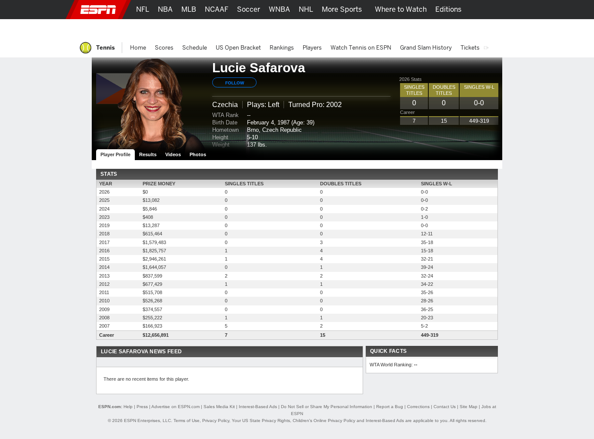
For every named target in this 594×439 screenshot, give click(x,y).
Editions (448, 9)
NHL (306, 9)
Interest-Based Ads (258, 406)
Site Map (468, 406)
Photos (198, 154)
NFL (142, 9)
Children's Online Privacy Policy (324, 420)
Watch (424, 28)
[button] (510, 9)
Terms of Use (187, 420)
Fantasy (456, 28)
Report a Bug (389, 406)
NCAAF (216, 9)
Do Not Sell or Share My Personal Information (326, 406)
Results (148, 154)
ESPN (98, 9)
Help (128, 406)
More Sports (342, 9)
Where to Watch (401, 9)
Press (142, 406)
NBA (165, 9)
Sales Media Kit (219, 406)
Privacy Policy (215, 420)
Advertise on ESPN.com (175, 406)
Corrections (418, 406)
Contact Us (445, 406)
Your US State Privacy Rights (261, 420)
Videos (173, 154)
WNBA (279, 9)
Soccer (248, 9)
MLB (188, 9)
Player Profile (115, 154)
